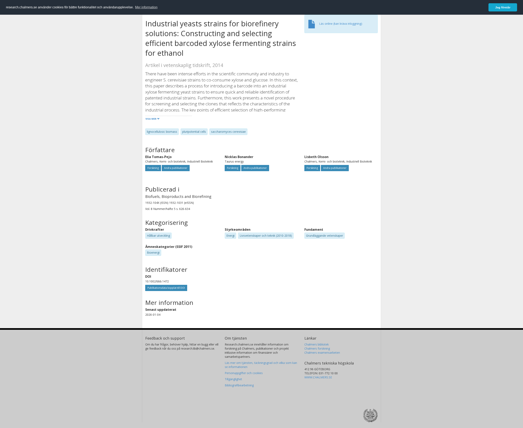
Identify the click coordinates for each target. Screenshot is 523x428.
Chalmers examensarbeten (322, 352)
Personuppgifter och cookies (244, 373)
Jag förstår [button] (502, 7)
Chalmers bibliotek (316, 344)
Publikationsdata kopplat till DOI (166, 288)
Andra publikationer (175, 168)
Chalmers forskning (317, 348)
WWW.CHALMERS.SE (318, 377)
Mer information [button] (146, 7)
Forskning (153, 168)
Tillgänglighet (233, 379)
